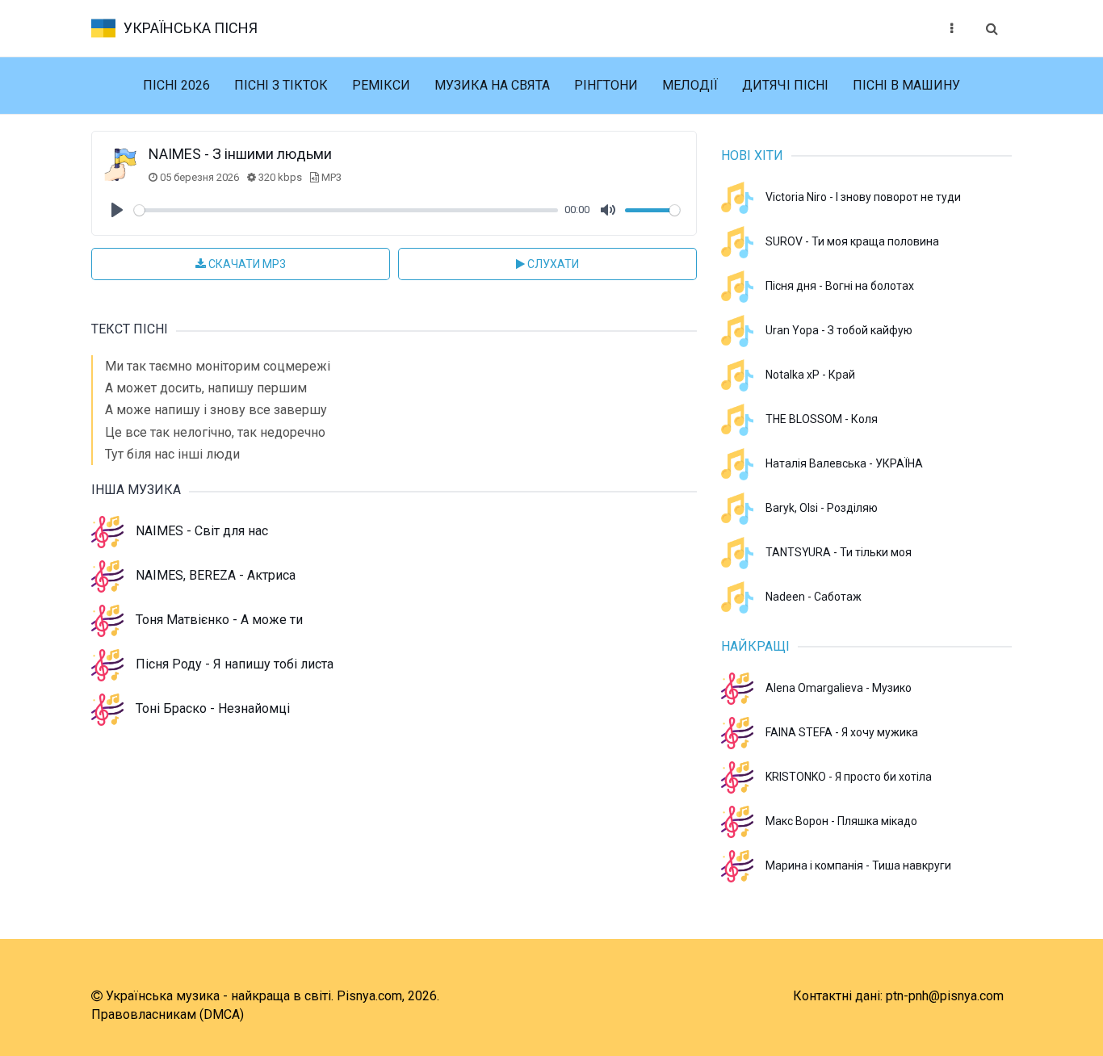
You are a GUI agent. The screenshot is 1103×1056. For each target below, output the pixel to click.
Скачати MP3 (246, 264)
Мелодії (690, 85)
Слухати (552, 264)
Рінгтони (606, 85)
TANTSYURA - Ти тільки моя (838, 552)
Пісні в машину (906, 85)
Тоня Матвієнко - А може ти (219, 619)
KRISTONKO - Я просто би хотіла (848, 776)
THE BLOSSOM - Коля (821, 419)
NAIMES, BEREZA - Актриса (216, 575)
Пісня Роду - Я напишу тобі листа (234, 664)
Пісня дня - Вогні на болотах (839, 285)
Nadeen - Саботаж (813, 596)
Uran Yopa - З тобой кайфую (838, 330)
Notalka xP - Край (810, 374)
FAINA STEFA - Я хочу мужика (841, 732)
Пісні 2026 (176, 85)
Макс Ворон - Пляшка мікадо (841, 821)
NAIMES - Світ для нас (202, 530)
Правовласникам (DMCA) (167, 1014)
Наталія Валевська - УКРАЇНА (844, 463)
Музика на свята (492, 85)
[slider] (346, 210)
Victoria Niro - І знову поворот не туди (863, 197)
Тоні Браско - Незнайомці (213, 708)
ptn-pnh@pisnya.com (945, 996)
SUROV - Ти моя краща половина (852, 241)
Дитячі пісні (785, 85)
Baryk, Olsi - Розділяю (821, 507)
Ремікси (381, 85)
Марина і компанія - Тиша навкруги (858, 865)
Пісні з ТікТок (281, 85)
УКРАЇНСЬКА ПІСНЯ (191, 27)
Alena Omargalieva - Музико (838, 687)
